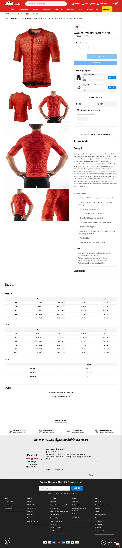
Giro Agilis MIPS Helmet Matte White (90, 85)
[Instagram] (109, 542)
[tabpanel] (61, 335)
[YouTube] (115, 542)
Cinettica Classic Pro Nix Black (89, 75)
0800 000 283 (106, 135)
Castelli (79, 35)
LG (86, 47)
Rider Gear (15, 18)
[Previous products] (111, 70)
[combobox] (46, 3)
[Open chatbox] (117, 544)
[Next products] (115, 70)
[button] (61, 396)
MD (79, 47)
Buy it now (96, 63)
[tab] (10, 285)
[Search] (64, 4)
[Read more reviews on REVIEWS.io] (32, 467)
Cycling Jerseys (26, 18)
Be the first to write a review (61, 396)
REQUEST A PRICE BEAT (95, 97)
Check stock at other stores (85, 113)
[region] (69, 459)
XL (92, 47)
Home (7, 18)
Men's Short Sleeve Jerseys (43, 18)
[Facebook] (103, 542)
